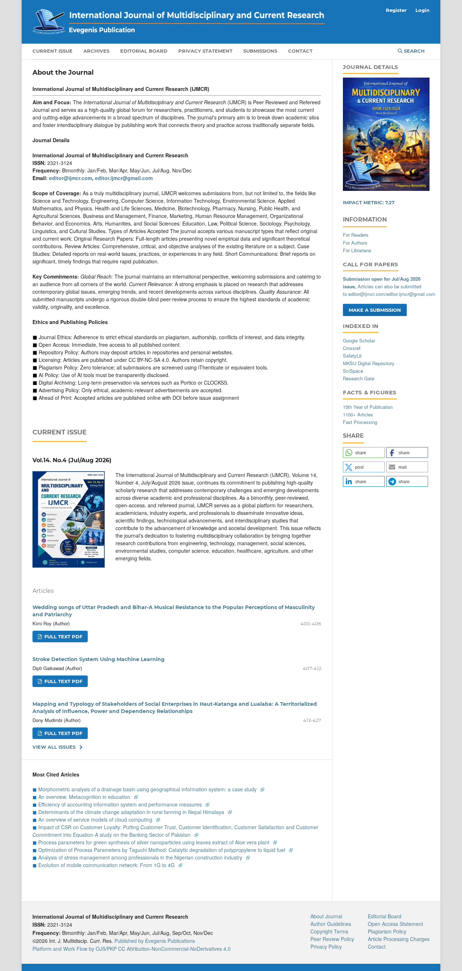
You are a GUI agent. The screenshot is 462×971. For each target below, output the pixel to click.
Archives (96, 51)
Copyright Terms (329, 931)
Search (413, 51)
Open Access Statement (395, 923)
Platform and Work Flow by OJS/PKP (74, 948)
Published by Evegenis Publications (154, 940)
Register (396, 10)
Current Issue (52, 51)
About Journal (326, 916)
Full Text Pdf (62, 636)
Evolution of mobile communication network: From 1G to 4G (107, 865)
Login (422, 10)
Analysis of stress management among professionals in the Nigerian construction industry (141, 857)
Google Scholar (359, 340)
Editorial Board (143, 51)
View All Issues (53, 747)
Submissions (260, 51)
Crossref (352, 348)
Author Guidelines (330, 923)
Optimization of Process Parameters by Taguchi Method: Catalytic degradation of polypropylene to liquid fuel (162, 849)
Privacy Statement (205, 51)
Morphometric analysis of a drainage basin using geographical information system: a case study (148, 789)
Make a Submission (375, 310)
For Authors (355, 242)
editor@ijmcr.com (70, 177)
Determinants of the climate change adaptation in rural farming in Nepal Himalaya (132, 811)
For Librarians (357, 250)
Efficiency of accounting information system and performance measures (120, 804)
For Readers (356, 234)
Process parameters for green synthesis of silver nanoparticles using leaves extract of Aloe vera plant (154, 842)
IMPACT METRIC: (369, 202)
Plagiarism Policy (387, 931)
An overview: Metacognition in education (85, 796)
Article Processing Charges (399, 938)
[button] (364, 452)
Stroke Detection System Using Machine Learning (98, 659)
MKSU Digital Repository (369, 363)
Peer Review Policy (332, 938)
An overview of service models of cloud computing (96, 819)
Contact (300, 51)
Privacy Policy (326, 946)
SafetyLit (352, 355)
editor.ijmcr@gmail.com (124, 177)
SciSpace (353, 370)
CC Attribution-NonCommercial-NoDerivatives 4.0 (174, 948)
